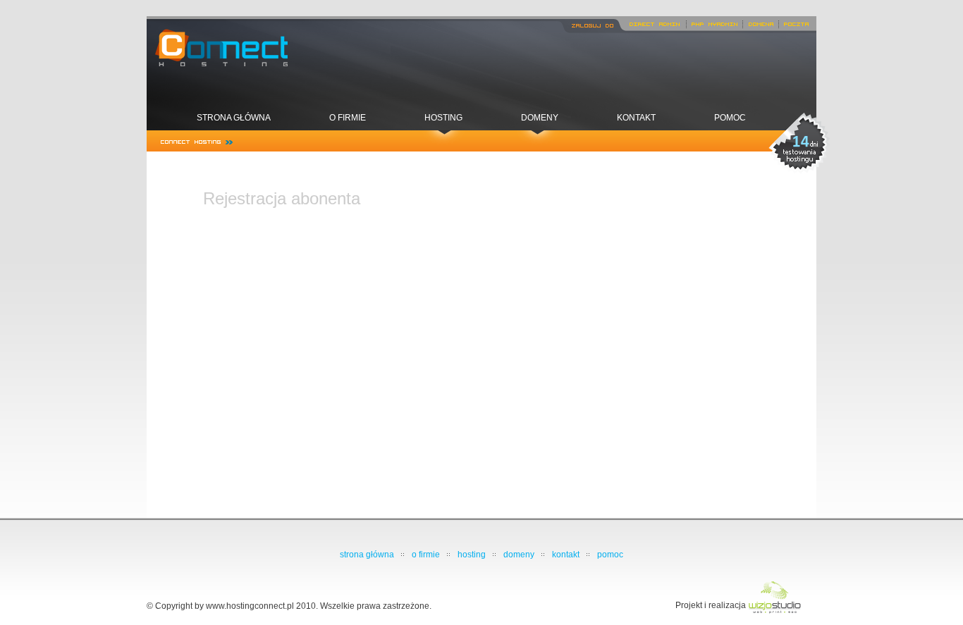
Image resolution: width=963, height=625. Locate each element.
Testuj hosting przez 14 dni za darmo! (799, 144)
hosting (443, 118)
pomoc (730, 118)
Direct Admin (653, 23)
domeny (539, 118)
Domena (760, 23)
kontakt (636, 118)
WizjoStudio (774, 598)
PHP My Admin (715, 23)
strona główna (234, 118)
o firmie (347, 118)
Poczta (797, 23)
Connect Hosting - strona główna (217, 49)
